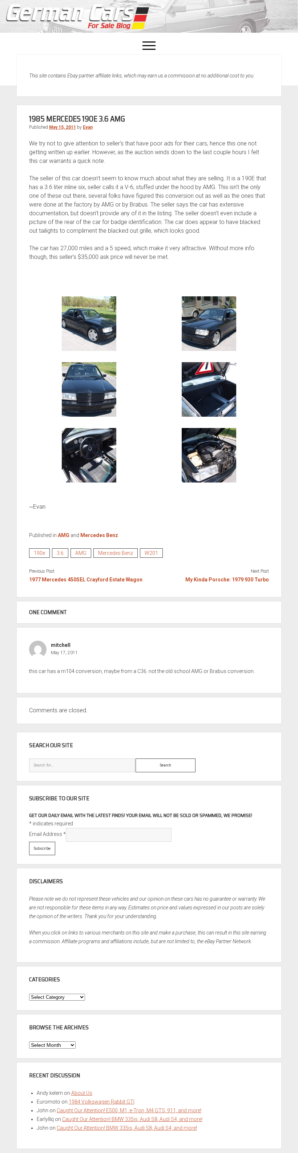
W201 (151, 553)
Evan (88, 127)
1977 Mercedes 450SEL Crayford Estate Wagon (85, 579)
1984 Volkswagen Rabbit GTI (101, 1102)
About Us (81, 1093)
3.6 (60, 553)
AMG (63, 535)
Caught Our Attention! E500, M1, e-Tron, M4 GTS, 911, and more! (129, 1110)
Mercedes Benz (99, 535)
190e (39, 553)
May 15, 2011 (62, 127)
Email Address (47, 834)
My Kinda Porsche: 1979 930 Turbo (227, 579)
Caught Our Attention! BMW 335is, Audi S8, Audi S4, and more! (132, 1119)
